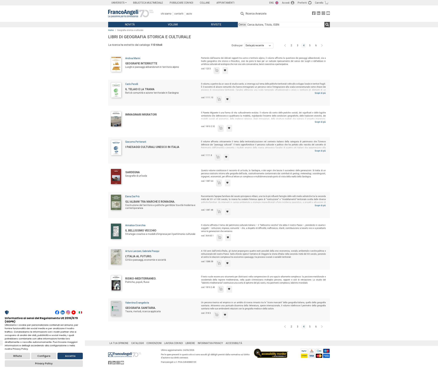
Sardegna (132, 172)
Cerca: (242, 24)
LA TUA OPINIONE (119, 343)
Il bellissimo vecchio (140, 230)
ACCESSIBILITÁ (234, 343)
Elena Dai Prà (132, 196)
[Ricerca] (327, 24)
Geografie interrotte (141, 63)
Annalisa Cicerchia (135, 225)
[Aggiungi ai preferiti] (225, 70)
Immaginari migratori (141, 114)
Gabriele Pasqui (150, 251)
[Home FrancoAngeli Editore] (130, 14)
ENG (271, 2)
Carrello (319, 2)
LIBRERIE (190, 343)
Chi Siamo (166, 13)
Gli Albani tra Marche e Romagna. (150, 201)
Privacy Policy (44, 363)
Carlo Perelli (131, 84)
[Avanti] (322, 45)
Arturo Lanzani (133, 251)
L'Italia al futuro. (138, 256)
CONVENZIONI (154, 343)
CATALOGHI (137, 343)
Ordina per (237, 45)
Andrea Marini (132, 58)
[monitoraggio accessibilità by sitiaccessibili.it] (271, 350)
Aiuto (189, 13)
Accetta (70, 356)
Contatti (178, 13)
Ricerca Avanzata (256, 13)
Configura (43, 356)
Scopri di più (320, 93)
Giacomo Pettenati (135, 141)
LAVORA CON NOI (173, 343)
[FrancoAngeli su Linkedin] (318, 13)
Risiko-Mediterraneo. (140, 278)
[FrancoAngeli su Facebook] (313, 13)
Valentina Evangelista (137, 302)
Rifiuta (17, 356)
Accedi (285, 2)
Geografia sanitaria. (140, 308)
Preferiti (302, 2)
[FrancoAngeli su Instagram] (323, 13)
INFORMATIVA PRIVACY (210, 343)
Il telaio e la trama (139, 89)
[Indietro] (285, 45)
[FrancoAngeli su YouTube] (328, 13)
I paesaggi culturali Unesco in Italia (152, 147)
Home (111, 30)
